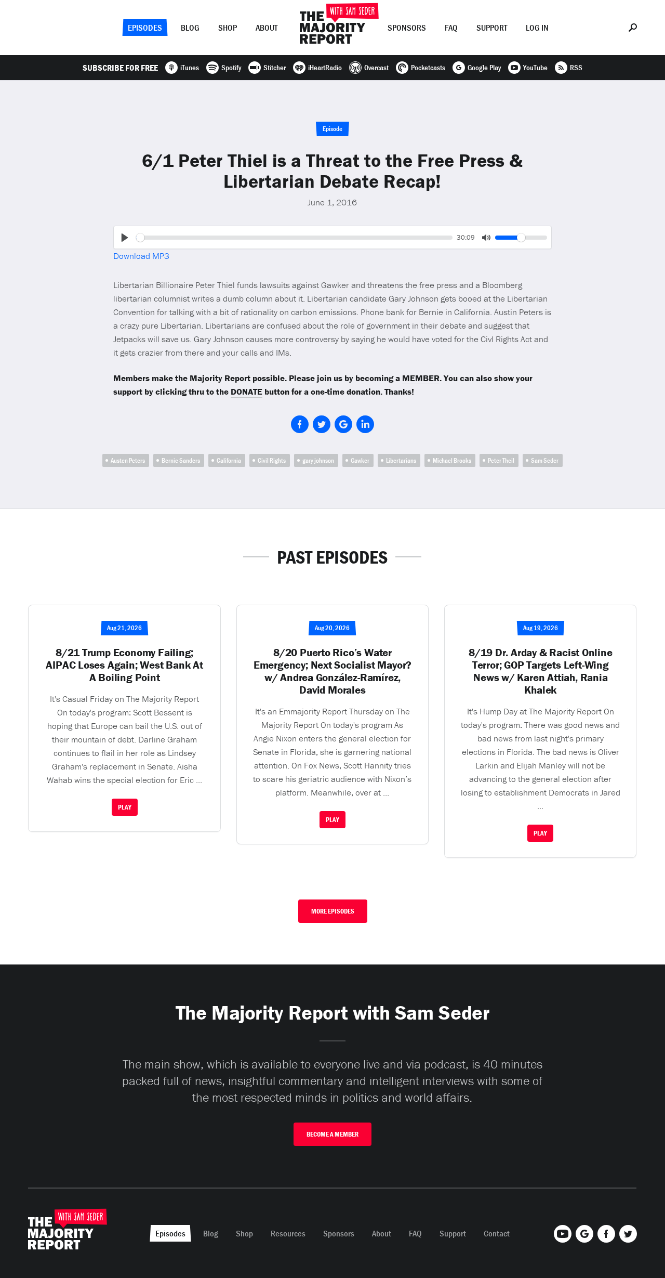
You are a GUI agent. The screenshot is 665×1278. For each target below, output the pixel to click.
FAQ (451, 27)
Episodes (145, 27)
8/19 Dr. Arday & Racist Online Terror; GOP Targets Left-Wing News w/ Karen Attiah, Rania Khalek (541, 671)
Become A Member (332, 1134)
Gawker (360, 460)
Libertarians (401, 460)
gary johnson (318, 460)
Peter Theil (501, 460)
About (266, 27)
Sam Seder (544, 460)
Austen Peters (128, 460)
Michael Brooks (452, 460)
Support (491, 27)
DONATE (246, 391)
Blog (190, 27)
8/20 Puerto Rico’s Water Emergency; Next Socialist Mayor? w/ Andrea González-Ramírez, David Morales (332, 671)
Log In (537, 27)
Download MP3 (141, 256)
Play (124, 807)
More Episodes (332, 911)
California (229, 460)
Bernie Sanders (181, 460)
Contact (497, 1233)
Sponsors (407, 27)
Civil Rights (272, 460)
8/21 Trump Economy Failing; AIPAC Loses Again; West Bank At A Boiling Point (124, 665)
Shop (227, 27)
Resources (288, 1233)
